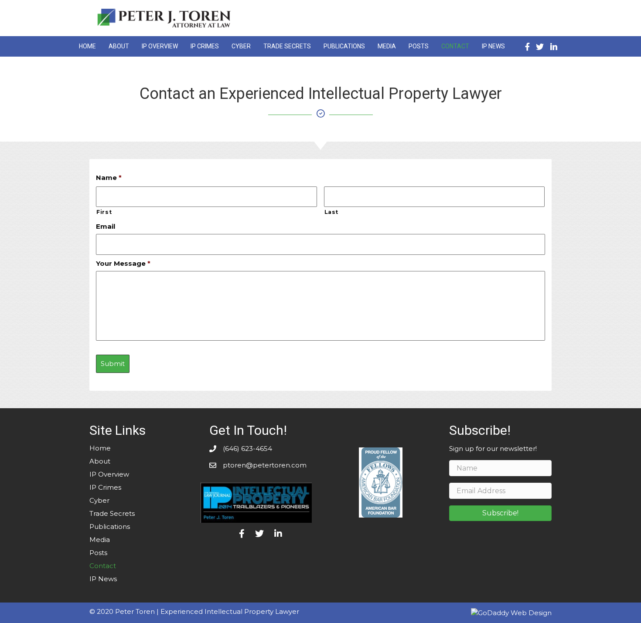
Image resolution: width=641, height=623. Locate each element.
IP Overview (109, 474)
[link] (87, 45)
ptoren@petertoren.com (265, 465)
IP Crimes (105, 487)
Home (100, 448)
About (99, 461)
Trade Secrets (112, 513)
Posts (98, 553)
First (104, 212)
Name (109, 177)
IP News (103, 579)
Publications (109, 526)
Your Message (123, 263)
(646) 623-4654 (247, 448)
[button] (500, 513)
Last (331, 212)
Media (99, 539)
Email (105, 226)
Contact (102, 566)
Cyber (99, 500)
